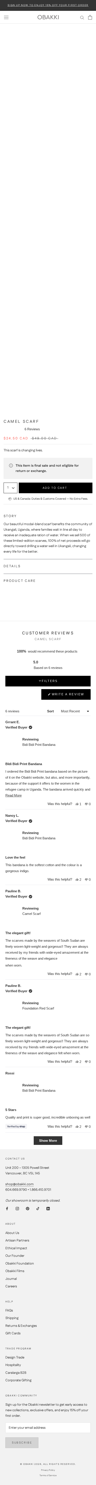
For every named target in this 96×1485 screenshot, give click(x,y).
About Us (12, 1233)
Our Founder (14, 1255)
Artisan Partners (17, 1240)
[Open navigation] (6, 17)
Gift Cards (13, 1333)
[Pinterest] (27, 1209)
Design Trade (14, 1357)
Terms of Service (48, 1475)
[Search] (82, 17)
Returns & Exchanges (21, 1325)
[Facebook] (7, 1209)
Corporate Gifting (18, 1380)
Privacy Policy (48, 1470)
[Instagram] (17, 1209)
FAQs (9, 1310)
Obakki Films (14, 1271)
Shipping (12, 1318)
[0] (90, 17)
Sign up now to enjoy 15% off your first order (48, 5)
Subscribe (22, 1443)
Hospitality (13, 1365)
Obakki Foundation (19, 1263)
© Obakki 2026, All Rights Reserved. (48, 1464)
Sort (51, 711)
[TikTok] (38, 1209)
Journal (11, 1278)
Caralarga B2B (15, 1372)
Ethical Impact (16, 1248)
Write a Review (68, 696)
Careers (11, 1286)
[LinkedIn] (48, 1209)
